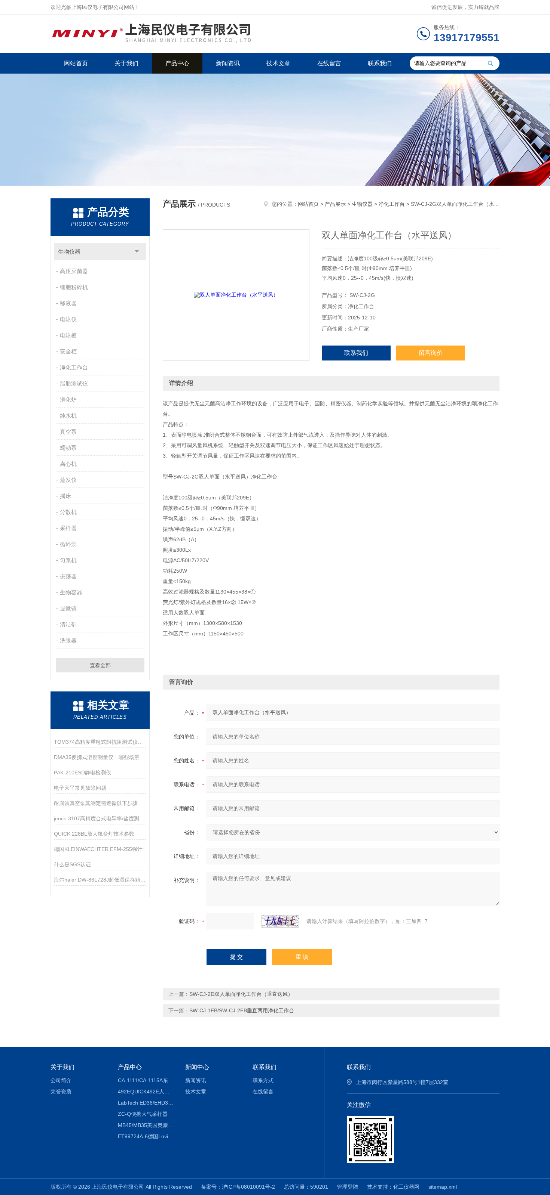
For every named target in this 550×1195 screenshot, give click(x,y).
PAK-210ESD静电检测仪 (82, 772)
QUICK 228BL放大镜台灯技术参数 (94, 834)
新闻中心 (197, 1067)
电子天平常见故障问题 (80, 788)
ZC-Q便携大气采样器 (143, 1114)
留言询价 (431, 353)
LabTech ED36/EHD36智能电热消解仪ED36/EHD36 (146, 1103)
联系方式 (263, 1080)
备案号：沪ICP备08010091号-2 (238, 1187)
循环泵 (68, 544)
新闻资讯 (228, 63)
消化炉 (68, 399)
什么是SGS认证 (72, 864)
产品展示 (335, 204)
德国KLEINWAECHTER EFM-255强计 (98, 849)
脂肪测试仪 (74, 383)
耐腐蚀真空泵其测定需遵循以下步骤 (96, 803)
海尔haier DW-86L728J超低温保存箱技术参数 (100, 880)
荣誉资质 (61, 1092)
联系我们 (380, 63)
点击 (137, 251)
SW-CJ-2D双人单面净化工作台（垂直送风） (241, 994)
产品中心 (177, 63)
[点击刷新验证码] (280, 921)
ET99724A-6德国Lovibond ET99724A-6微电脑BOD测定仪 (146, 1136)
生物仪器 (69, 251)
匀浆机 (68, 560)
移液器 (68, 303)
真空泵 (68, 431)
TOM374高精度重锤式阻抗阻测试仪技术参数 (100, 742)
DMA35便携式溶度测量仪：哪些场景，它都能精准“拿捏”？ (100, 757)
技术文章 (278, 63)
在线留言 (329, 63)
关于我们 (126, 63)
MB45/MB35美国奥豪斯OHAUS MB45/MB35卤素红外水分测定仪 (146, 1125)
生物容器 (71, 592)
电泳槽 (68, 335)
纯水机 (68, 415)
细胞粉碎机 (74, 287)
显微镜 (68, 608)
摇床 (65, 496)
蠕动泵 (68, 448)
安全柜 (68, 351)
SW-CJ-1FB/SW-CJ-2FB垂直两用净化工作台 (241, 1010)
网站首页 (76, 63)
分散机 (68, 512)
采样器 (68, 528)
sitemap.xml (442, 1187)
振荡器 (68, 576)
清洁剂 (68, 624)
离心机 (68, 464)
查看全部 (100, 665)
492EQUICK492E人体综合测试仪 (146, 1092)
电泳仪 (68, 319)
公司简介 (61, 1080)
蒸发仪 (68, 480)
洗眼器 (68, 640)
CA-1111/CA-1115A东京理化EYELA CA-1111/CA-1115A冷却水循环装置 (146, 1080)
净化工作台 (74, 367)
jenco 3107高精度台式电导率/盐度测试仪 (100, 818)
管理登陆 (347, 1187)
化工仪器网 (406, 1187)
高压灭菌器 (74, 271)
